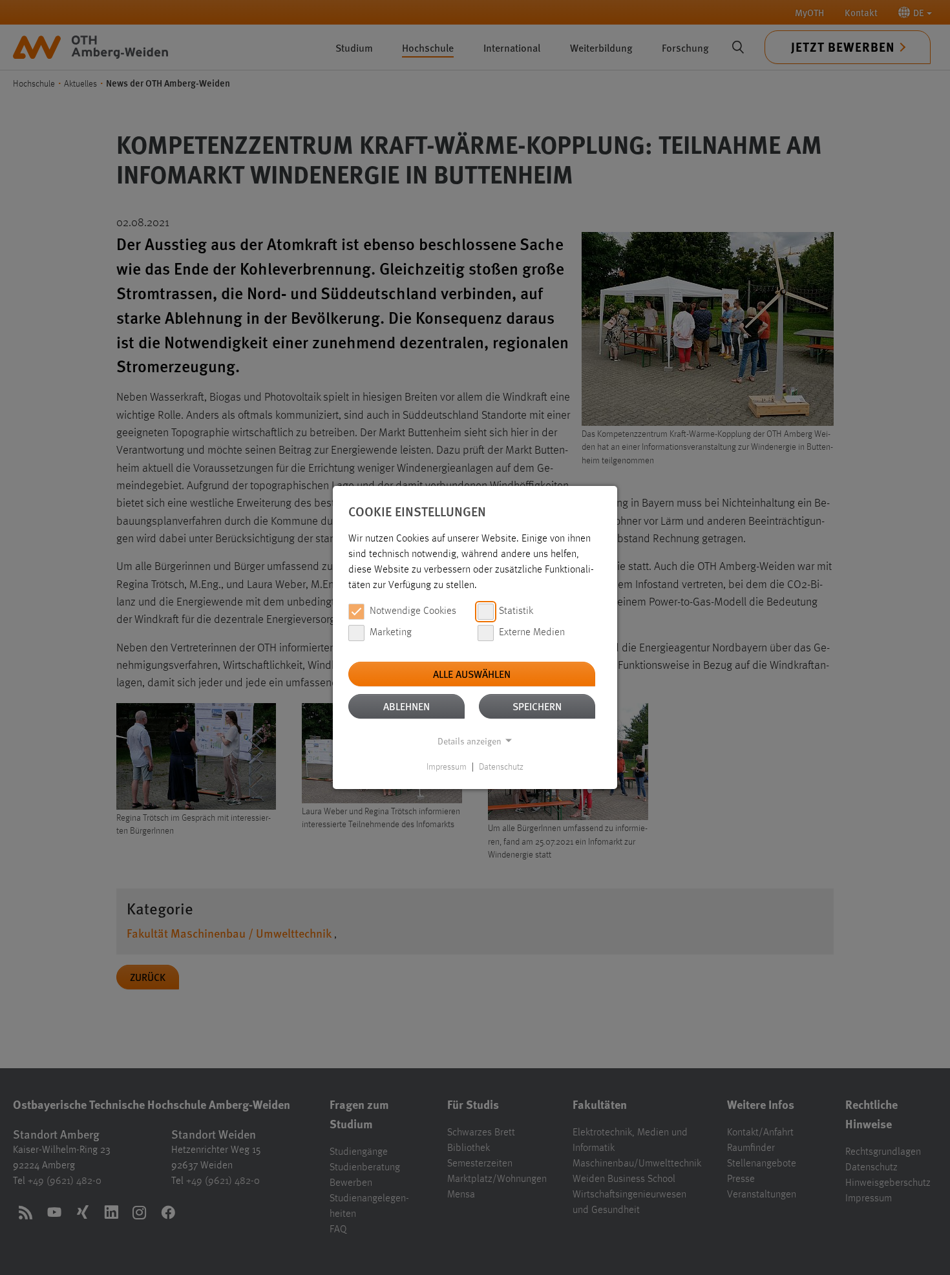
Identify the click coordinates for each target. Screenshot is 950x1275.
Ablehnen (406, 706)
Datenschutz (501, 767)
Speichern (537, 706)
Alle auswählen (472, 673)
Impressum (447, 767)
